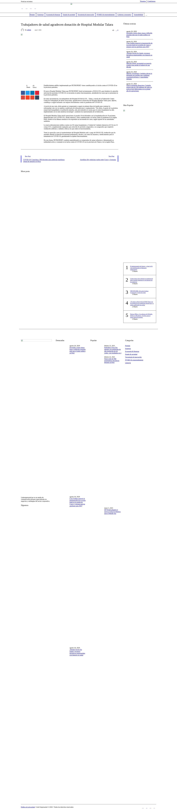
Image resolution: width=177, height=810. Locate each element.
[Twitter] (31, 8)
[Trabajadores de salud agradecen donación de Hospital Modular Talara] (69, 57)
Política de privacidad (28, 807)
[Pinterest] (37, 93)
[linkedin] (32, 93)
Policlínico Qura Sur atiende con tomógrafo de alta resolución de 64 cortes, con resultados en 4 (112, 350)
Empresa (128, 348)
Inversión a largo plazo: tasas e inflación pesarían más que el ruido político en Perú (139, 35)
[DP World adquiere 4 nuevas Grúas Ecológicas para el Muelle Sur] (96, 581)
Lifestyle (128, 363)
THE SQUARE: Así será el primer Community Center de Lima (139, 291)
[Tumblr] (37, 97)
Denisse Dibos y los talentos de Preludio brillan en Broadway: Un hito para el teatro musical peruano (141, 315)
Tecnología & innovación (133, 357)
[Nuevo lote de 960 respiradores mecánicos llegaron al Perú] (96, 430)
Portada (127, 346)
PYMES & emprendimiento (134, 360)
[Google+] (23, 97)
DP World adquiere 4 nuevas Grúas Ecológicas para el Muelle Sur (112, 511)
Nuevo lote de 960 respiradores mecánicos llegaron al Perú (111, 360)
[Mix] (32, 97)
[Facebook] (26, 8)
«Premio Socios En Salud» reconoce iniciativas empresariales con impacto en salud (139, 55)
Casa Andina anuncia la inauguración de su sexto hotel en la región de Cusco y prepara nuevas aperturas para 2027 (139, 45)
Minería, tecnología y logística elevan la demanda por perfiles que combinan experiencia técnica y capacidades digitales (139, 76)
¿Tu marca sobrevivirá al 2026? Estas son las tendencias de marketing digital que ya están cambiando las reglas (142, 303)
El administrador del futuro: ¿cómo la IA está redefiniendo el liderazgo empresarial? (141, 268)
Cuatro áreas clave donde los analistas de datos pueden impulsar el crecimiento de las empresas (141, 280)
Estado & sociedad (131, 354)
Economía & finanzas (132, 351)
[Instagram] (35, 8)
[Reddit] (28, 97)
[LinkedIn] (22, 8)
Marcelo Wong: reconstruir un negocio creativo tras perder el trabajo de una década (138, 65)
